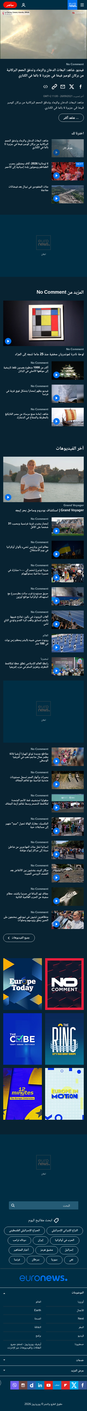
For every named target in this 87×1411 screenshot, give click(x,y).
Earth (37, 1310)
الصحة (37, 1318)
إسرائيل (69, 1250)
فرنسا (17, 1259)
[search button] (13, 1205)
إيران (40, 1240)
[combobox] (43, 1205)
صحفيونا (79, 1344)
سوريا (54, 1259)
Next (81, 1318)
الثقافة (37, 1327)
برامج (38, 1335)
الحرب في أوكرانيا (64, 1240)
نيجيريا (44, 658)
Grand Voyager (74, 505)
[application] (43, 34)
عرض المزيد (77, 1370)
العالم (45, 635)
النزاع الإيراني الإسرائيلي (65, 1230)
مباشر (10, 4)
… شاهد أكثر (71, 117)
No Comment (75, 349)
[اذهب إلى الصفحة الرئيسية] (72, 5)
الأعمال (80, 1310)
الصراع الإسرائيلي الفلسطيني (24, 1230)
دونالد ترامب (19, 1240)
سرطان (35, 1259)
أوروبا (81, 1302)
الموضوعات (78, 1292)
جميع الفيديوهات (21, 937)
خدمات (80, 1360)
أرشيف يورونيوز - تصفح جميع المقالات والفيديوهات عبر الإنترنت (24, 1346)
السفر (81, 1327)
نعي (71, 1259)
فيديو (81, 1335)
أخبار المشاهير (21, 1250)
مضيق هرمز (46, 1250)
